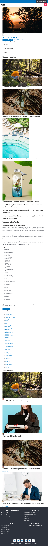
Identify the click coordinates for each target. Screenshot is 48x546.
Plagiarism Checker (5, 525)
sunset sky (7, 366)
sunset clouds (8, 363)
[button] (41, 1)
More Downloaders (5, 521)
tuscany (7, 367)
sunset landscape (9, 364)
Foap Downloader (5, 519)
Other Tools (26, 518)
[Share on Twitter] (3, 37)
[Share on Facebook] (6, 37)
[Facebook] (14, 540)
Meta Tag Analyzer (5, 531)
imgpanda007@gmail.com (37, 525)
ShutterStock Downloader (6, 512)
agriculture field (8, 314)
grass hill (7, 334)
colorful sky (7, 316)
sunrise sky (7, 361)
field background (9, 332)
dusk (6, 322)
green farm (7, 338)
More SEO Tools (4, 533)
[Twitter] (18, 540)
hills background (9, 346)
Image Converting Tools (29, 512)
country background (10, 317)
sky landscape (8, 360)
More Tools (26, 520)
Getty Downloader (5, 514)
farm (6, 323)
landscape (7, 349)
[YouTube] (29, 540)
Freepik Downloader (19, 39)
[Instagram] (22, 540)
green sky (7, 344)
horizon (7, 347)
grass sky (7, 337)
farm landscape (9, 328)
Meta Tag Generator (5, 529)
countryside (8, 319)
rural (6, 357)
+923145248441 (38, 526)
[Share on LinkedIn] (9, 37)
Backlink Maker (4, 527)
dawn (6, 320)
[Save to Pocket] (17, 37)
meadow (7, 350)
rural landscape (8, 358)
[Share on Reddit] (14, 37)
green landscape (9, 343)
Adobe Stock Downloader (6, 517)
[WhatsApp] (33, 540)
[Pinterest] (26, 540)
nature (6, 352)
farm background (9, 325)
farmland (7, 329)
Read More (6, 309)
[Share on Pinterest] (11, 37)
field (6, 331)
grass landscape (9, 335)
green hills (7, 341)
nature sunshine (8, 355)
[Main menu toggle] (45, 4)
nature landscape (9, 354)
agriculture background (10, 313)
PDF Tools (26, 516)
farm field (7, 326)
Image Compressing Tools (30, 514)
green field (7, 340)
